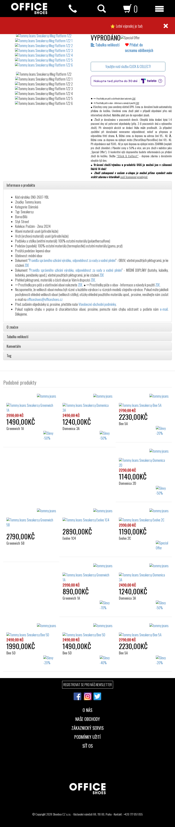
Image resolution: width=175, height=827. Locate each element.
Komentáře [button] (14, 346)
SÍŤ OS (87, 745)
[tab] (87, 185)
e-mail (164, 309)
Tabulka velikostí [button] (17, 337)
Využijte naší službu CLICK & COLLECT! (128, 66)
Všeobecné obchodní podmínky (97, 304)
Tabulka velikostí (107, 45)
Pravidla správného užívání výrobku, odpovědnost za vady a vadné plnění (72, 260)
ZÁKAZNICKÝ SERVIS (87, 727)
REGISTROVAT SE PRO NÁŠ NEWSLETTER (87, 684)
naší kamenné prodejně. (134, 177)
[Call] (73, 8)
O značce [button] (12, 327)
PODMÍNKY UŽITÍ (87, 736)
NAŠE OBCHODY (87, 718)
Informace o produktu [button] (21, 185)
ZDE (133, 98)
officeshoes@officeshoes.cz (45, 299)
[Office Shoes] (29, 8)
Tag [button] (9, 356)
